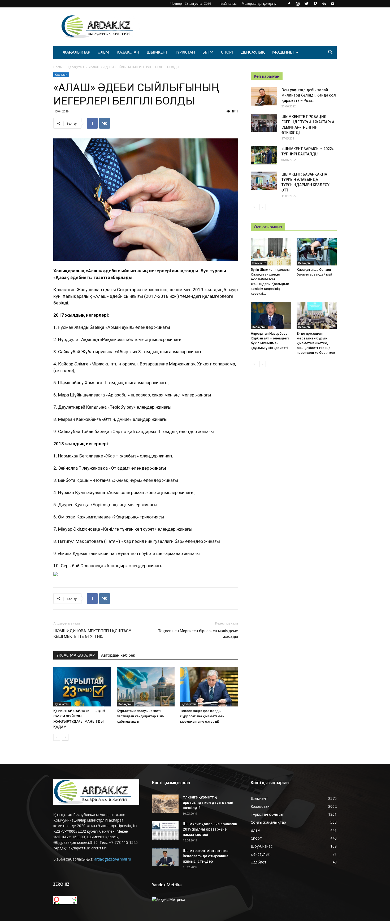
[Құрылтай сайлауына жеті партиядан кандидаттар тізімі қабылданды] (146, 686)
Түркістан (185, 52)
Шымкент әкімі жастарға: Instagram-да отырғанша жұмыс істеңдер (206, 856)
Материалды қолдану (259, 4)
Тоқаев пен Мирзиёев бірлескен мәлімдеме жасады (198, 633)
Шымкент (157, 52)
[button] (330, 52)
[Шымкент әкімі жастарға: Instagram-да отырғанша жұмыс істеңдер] (165, 857)
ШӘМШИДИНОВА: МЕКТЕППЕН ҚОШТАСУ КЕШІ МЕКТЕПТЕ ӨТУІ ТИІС (92, 633)
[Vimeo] (315, 3)
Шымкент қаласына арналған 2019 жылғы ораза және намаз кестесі (210, 829)
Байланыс (228, 4)
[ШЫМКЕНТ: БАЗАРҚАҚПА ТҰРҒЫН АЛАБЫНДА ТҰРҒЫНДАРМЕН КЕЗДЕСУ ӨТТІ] (264, 181)
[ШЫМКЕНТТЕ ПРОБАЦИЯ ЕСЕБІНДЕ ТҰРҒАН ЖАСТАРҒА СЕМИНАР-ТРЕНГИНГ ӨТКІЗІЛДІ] (264, 123)
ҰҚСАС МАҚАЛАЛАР (76, 655)
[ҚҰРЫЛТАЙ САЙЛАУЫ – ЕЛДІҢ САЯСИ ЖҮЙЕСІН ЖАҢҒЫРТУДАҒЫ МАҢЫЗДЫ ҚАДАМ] (82, 686)
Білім (208, 52)
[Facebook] (289, 3)
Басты (58, 67)
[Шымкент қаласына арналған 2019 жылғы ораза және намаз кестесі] (165, 830)
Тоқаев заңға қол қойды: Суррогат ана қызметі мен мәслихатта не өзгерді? (202, 716)
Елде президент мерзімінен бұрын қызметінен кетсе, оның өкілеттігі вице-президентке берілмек (316, 343)
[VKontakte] (324, 3)
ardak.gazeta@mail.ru (112, 859)
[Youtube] (333, 3)
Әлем (103, 52)
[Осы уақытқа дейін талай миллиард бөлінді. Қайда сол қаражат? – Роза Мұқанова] (264, 96)
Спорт (227, 52)
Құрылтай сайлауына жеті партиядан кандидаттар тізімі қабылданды (141, 716)
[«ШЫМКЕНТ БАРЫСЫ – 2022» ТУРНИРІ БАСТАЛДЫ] (264, 155)
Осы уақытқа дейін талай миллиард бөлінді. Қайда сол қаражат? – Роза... (308, 95)
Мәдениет (283, 52)
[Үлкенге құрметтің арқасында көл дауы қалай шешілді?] (165, 804)
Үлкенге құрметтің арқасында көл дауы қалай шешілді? (208, 802)
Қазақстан (128, 52)
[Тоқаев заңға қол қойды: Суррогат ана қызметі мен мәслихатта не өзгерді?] (209, 686)
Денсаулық (253, 52)
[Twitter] (306, 3)
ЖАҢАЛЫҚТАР (76, 52)
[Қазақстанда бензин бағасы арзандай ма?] (317, 251)
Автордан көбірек (118, 655)
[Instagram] (298, 3)
